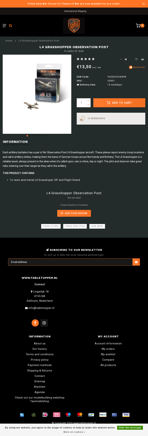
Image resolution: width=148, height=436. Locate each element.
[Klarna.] (56, 414)
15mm (51, 226)
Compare (108, 359)
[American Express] (22, 414)
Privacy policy (40, 359)
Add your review (75, 213)
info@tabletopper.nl (42, 308)
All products (108, 365)
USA (97, 226)
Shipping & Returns (39, 370)
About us (40, 343)
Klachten (39, 386)
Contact (40, 376)
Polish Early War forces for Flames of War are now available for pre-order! (74, 3)
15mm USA (75, 226)
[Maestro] (68, 414)
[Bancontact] (91, 414)
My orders (108, 348)
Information (15, 142)
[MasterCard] (79, 414)
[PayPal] (102, 414)
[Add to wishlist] (136, 59)
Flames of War (74, 51)
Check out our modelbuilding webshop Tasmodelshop (40, 399)
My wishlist (108, 354)
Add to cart (121, 102)
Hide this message (130, 427)
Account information (108, 343)
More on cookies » (74, 432)
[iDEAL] (45, 414)
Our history (39, 348)
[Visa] (125, 414)
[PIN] (114, 414)
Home (8, 40)
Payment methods (40, 365)
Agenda (40, 392)
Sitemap (39, 381)
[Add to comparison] (142, 59)
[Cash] (33, 414)
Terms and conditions (40, 354)
